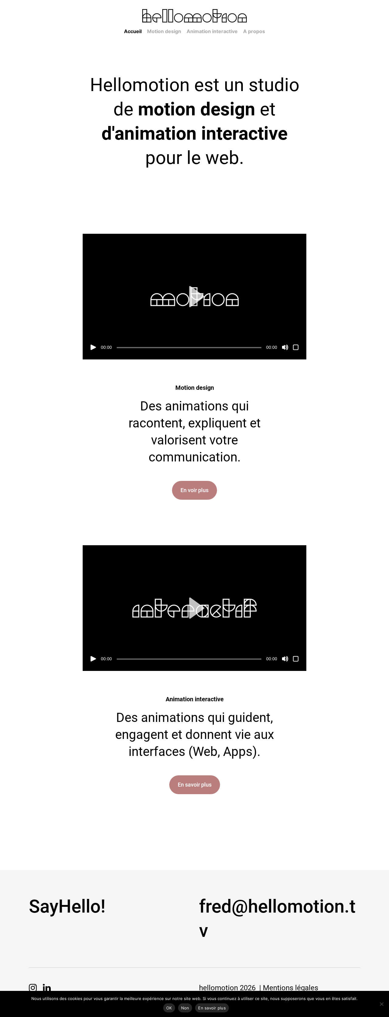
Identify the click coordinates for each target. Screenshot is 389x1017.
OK (169, 1007)
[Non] (381, 1004)
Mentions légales (290, 988)
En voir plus (194, 490)
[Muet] (285, 347)
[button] (194, 296)
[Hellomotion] (194, 16)
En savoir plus (195, 784)
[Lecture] (93, 347)
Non (185, 1007)
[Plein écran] (295, 347)
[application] (195, 296)
